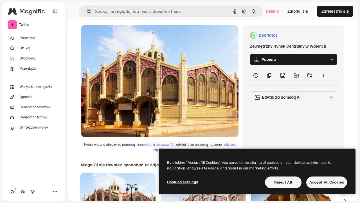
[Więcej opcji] (323, 75)
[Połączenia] (12, 191)
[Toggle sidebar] (55, 11)
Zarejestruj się (335, 11)
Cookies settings (182, 182)
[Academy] (22, 191)
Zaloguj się (297, 11)
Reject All (283, 182)
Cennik (272, 11)
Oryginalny (119, 35)
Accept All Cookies (326, 182)
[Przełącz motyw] (32, 191)
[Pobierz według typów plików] (331, 59)
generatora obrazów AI (155, 144)
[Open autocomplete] (86, 11)
